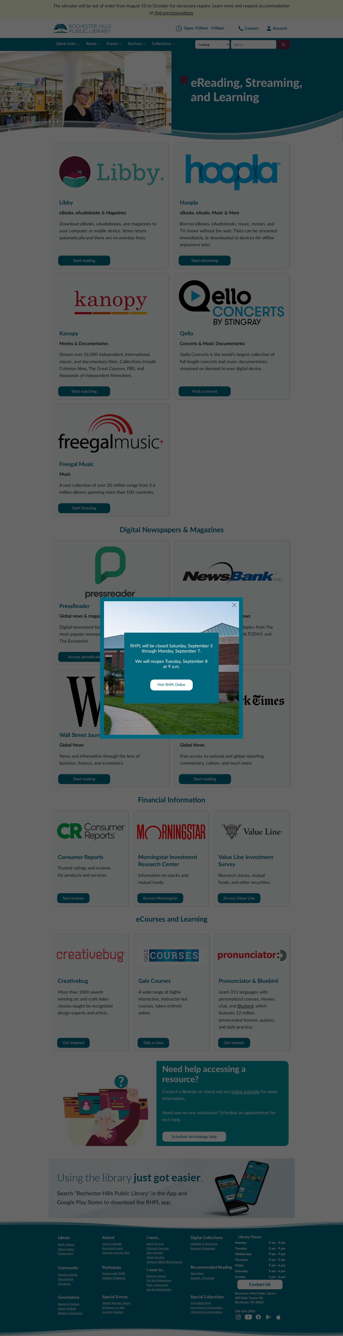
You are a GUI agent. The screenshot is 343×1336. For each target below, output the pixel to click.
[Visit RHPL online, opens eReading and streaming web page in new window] (171, 685)
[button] (234, 605)
